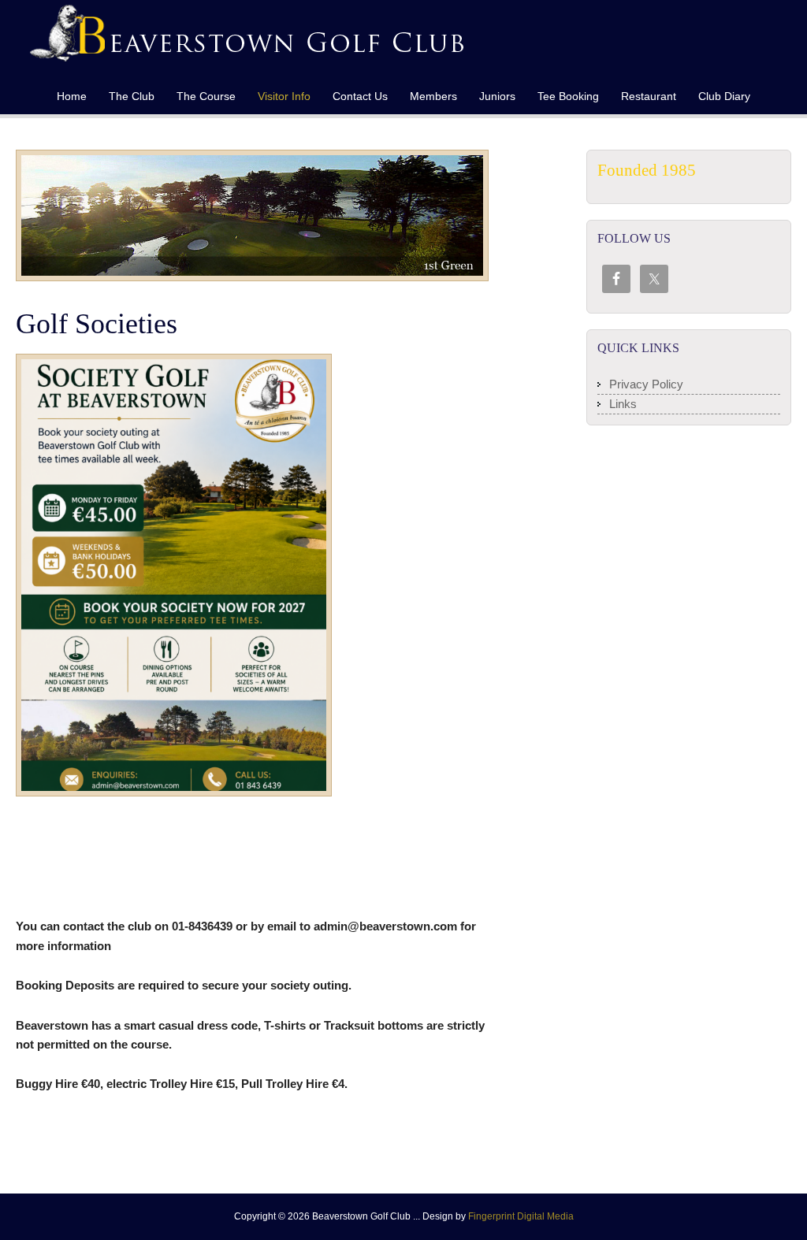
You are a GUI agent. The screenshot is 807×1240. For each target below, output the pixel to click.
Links (623, 403)
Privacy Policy (646, 384)
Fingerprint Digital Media (521, 1216)
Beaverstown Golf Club (214, 39)
